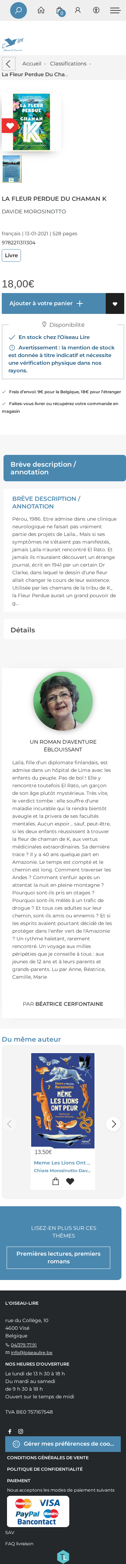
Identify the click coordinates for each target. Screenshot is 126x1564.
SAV (9, 1532)
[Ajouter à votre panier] (55, 1181)
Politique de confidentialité (45, 1469)
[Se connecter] (78, 10)
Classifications (68, 63)
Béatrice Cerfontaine (69, 1004)
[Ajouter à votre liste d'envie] (115, 303)
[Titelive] (63, 1556)
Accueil (31, 63)
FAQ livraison (19, 1543)
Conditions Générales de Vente (48, 1457)
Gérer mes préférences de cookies (71, 1443)
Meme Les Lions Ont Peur (66, 1163)
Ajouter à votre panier (40, 303)
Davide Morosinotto (34, 211)
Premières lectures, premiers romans (58, 1257)
